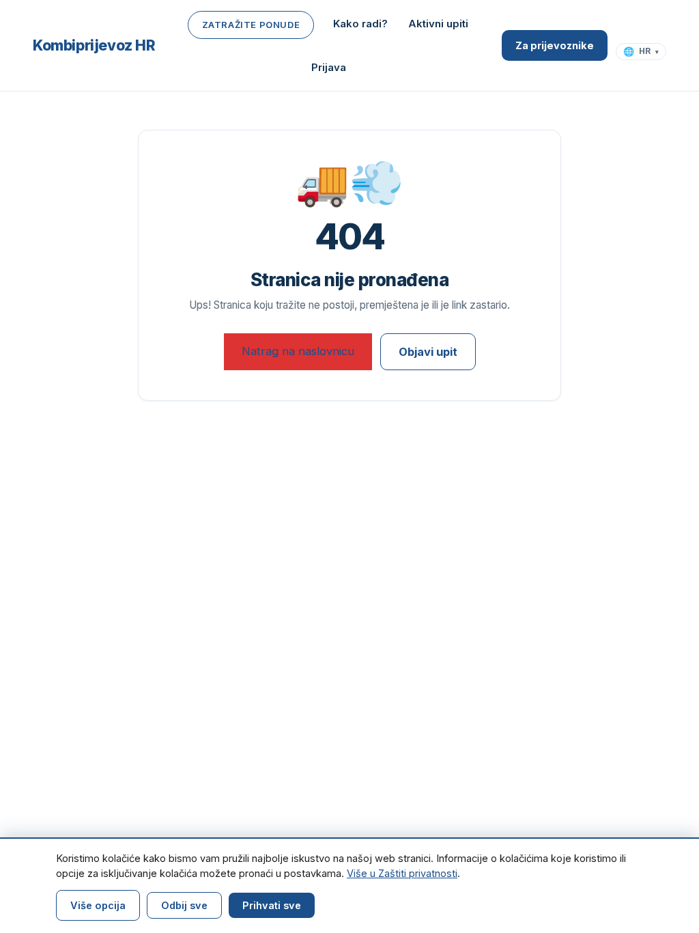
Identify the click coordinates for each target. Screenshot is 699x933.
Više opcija (98, 905)
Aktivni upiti (438, 23)
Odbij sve (184, 905)
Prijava (328, 67)
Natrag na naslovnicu (298, 351)
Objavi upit (428, 352)
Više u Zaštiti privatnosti (402, 873)
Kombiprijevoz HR (94, 45)
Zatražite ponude (251, 24)
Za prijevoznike (554, 45)
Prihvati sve (271, 905)
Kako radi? (360, 23)
